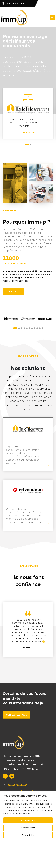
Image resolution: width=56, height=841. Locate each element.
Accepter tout (28, 820)
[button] (26, 144)
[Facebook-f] (5, 776)
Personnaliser (28, 828)
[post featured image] (28, 428)
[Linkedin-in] (11, 776)
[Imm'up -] (14, 17)
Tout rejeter (28, 835)
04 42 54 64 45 (14, 3)
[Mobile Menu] (52, 17)
